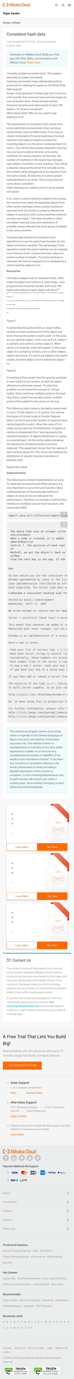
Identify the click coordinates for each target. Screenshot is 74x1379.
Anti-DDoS (46, 1250)
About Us (19, 1347)
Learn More (22, 847)
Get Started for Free (22, 1065)
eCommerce (38, 1256)
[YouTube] (30, 1158)
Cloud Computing (29, 1300)
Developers (61, 1300)
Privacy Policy (36, 1347)
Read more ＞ (35, 62)
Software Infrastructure (17, 1284)
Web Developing (12, 1306)
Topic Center (10, 1300)
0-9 (30, 1327)
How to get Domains (55, 1278)
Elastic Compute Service (17, 1250)
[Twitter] (22, 1158)
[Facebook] (6, 1158)
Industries (48, 1300)
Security (7, 1262)
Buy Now (52, 847)
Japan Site (9, 1278)
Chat (13, 1092)
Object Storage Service (16, 1256)
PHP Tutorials (43, 1306)
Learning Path (41, 1284)
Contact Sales (34, 1092)
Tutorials (28, 1306)
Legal (49, 1347)
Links (6, 1351)
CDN (35, 1250)
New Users (57, 1284)
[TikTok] (38, 1158)
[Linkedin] (14, 1158)
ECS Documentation (29, 1278)
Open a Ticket (18, 1116)
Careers (7, 1347)
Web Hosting (54, 1256)
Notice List (61, 1347)
